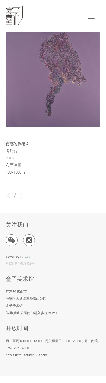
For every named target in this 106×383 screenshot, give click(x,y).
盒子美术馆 (14, 15)
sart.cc (25, 257)
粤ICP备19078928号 (20, 264)
